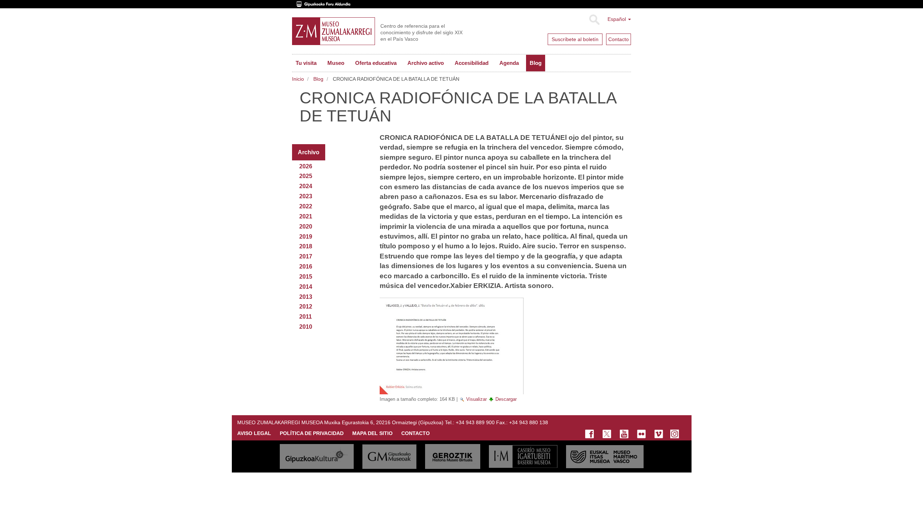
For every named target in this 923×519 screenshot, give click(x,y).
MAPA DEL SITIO (372, 433)
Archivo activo (425, 63)
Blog (536, 63)
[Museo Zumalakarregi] (333, 31)
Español (617, 19)
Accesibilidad (472, 63)
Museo (335, 63)
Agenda (509, 63)
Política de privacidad (312, 433)
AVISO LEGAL (254, 433)
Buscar (594, 19)
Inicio (298, 79)
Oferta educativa (376, 63)
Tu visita (306, 63)
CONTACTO (415, 433)
